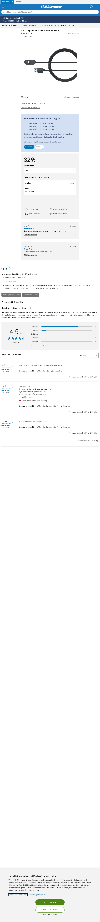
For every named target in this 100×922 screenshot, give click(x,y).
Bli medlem (29, 147)
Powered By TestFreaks (86, 440)
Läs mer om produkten (30, 107)
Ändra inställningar (50, 914)
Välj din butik (29, 191)
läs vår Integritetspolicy (37, 895)
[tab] (7, 2)
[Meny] (3, 7)
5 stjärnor (35, 326)
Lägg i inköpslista (73, 97)
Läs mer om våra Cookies (18, 895)
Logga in (39, 147)
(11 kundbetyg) (26, 36)
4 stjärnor (35, 330)
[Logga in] (91, 7)
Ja (88, 377)
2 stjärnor (35, 338)
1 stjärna (34, 341)
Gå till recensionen (30, 235)
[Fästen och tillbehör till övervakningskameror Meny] (40, 25)
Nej (93, 377)
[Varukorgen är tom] (97, 7)
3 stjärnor (35, 334)
